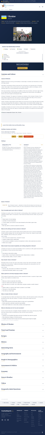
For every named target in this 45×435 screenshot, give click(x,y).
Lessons (41, 402)
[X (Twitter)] (5, 420)
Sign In (20, 136)
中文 (39, 419)
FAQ (32, 412)
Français (39, 417)
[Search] (40, 7)
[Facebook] (2, 420)
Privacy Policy (26, 416)
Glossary (33, 404)
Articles (19, 402)
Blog (18, 404)
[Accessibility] (42, 432)
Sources (32, 424)
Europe (6, 9)
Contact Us (26, 414)
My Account (19, 418)
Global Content (27, 402)
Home (2, 9)
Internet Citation (25, 404)
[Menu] (42, 7)
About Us (25, 412)
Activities (35, 402)
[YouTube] (8, 420)
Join (13, 136)
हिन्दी (39, 421)
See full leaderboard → (22, 51)
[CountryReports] (7, 5)
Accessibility (26, 422)
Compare (13, 402)
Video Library (6, 402)
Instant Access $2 (29, 136)
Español (39, 415)
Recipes (12, 404)
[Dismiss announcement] (43, 1)
